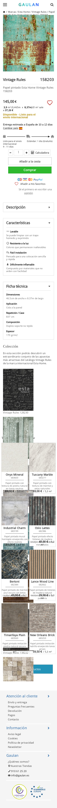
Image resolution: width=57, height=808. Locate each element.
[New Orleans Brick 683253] (42, 617)
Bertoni (15, 581)
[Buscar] (53, 5)
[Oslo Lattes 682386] (42, 510)
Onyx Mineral (14, 474)
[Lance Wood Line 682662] (42, 564)
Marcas (12, 11)
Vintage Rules (39, 11)
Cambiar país (10, 128)
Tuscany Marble (42, 474)
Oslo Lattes (42, 528)
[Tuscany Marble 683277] (42, 457)
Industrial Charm (14, 528)
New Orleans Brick (42, 635)
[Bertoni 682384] (15, 564)
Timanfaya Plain (14, 635)
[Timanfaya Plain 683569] (15, 617)
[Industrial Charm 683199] (15, 510)
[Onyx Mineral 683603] (15, 457)
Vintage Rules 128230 (15, 412)
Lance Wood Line (42, 581)
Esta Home (24, 11)
